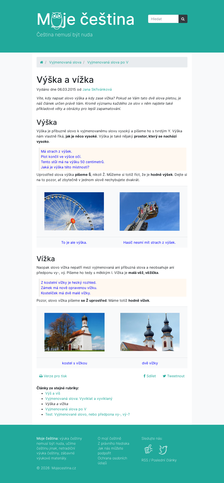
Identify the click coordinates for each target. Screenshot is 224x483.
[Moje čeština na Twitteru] (163, 452)
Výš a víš (52, 393)
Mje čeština (86, 18)
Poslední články (164, 460)
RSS (145, 460)
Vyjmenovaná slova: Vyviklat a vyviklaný (78, 398)
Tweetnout (175, 376)
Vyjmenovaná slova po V (107, 62)
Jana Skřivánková (97, 89)
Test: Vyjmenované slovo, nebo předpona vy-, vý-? (87, 414)
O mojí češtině (109, 438)
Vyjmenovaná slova (65, 62)
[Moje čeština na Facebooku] (149, 452)
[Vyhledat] (182, 19)
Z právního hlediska (113, 443)
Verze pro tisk (55, 376)
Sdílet (150, 376)
